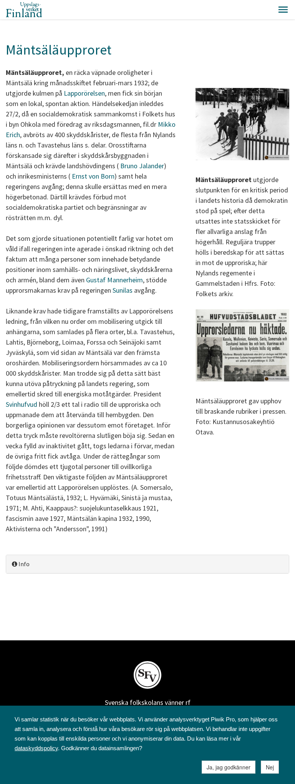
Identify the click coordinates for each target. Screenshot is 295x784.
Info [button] (23, 564)
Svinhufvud (21, 404)
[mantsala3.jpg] (242, 125)
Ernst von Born (93, 176)
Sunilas (123, 290)
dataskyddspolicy (36, 748)
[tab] (147, 564)
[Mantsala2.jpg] (242, 346)
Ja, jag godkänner (228, 767)
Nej (270, 767)
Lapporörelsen (84, 93)
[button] (283, 9)
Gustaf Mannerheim (114, 279)
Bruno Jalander (142, 165)
